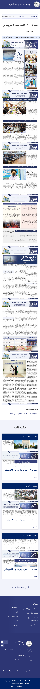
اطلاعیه (21, 16)
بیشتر (35, 477)
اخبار (16, 612)
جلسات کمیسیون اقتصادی (30, 608)
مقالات (16, 621)
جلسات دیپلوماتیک (32, 613)
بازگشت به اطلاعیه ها (19, 587)
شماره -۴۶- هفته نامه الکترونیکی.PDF (24, 413)
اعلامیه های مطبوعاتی (11, 616)
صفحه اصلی (33, 16)
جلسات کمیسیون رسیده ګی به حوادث (31, 619)
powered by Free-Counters (20, 683)
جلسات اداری (34, 624)
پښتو (12, 686)
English (19, 686)
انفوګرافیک (15, 625)
